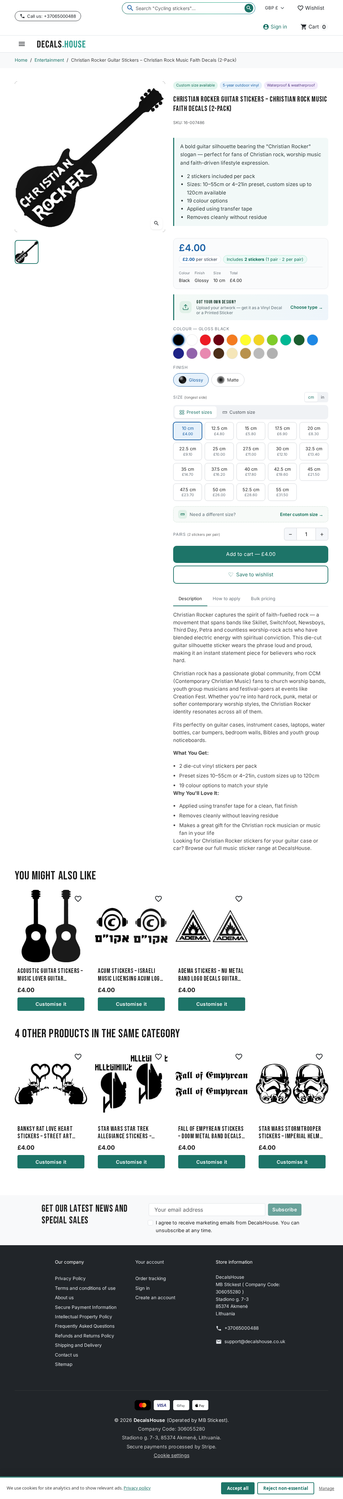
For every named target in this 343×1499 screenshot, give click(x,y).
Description (190, 598)
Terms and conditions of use (85, 1288)
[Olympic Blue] (312, 340)
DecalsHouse (149, 1420)
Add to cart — (250, 554)
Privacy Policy (70, 1278)
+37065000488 (241, 1328)
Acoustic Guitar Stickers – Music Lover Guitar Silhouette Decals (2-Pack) (50, 975)
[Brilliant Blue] (178, 353)
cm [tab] (311, 397)
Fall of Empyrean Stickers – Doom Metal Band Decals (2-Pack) (211, 1133)
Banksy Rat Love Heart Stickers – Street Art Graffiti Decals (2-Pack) (47, 1133)
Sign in (142, 1288)
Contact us (66, 1355)
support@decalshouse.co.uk (254, 1341)
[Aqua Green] (285, 340)
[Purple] (192, 353)
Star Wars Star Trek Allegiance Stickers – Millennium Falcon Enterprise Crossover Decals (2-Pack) (125, 1133)
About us (64, 1297)
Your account (149, 1262)
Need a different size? (256, 514)
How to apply (226, 598)
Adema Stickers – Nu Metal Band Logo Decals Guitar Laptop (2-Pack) (211, 975)
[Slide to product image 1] (27, 252)
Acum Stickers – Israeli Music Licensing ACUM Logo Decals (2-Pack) (130, 975)
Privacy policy (137, 1488)
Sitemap (63, 1364)
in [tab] (322, 397)
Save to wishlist (250, 574)
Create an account (155, 1297)
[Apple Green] (272, 340)
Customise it (51, 1004)
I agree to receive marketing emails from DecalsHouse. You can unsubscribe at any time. (227, 1226)
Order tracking (150, 1278)
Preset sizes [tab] (199, 412)
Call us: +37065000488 (51, 16)
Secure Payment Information (86, 1307)
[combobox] (188, 8)
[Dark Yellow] (259, 340)
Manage (326, 1488)
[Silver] (259, 353)
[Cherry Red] (205, 340)
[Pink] (205, 353)
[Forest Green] (299, 340)
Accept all (238, 1488)
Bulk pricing (263, 598)
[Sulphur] (245, 340)
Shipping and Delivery (78, 1345)
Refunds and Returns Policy (84, 1335)
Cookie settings (172, 1455)
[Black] (179, 340)
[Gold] (245, 353)
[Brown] (218, 353)
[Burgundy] (218, 340)
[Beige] (232, 353)
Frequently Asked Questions (85, 1326)
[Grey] (272, 353)
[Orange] (232, 340)
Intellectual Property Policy (83, 1316)
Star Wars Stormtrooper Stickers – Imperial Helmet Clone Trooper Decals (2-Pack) (292, 1133)
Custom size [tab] (242, 412)
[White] (192, 340)
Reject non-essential (285, 1488)
